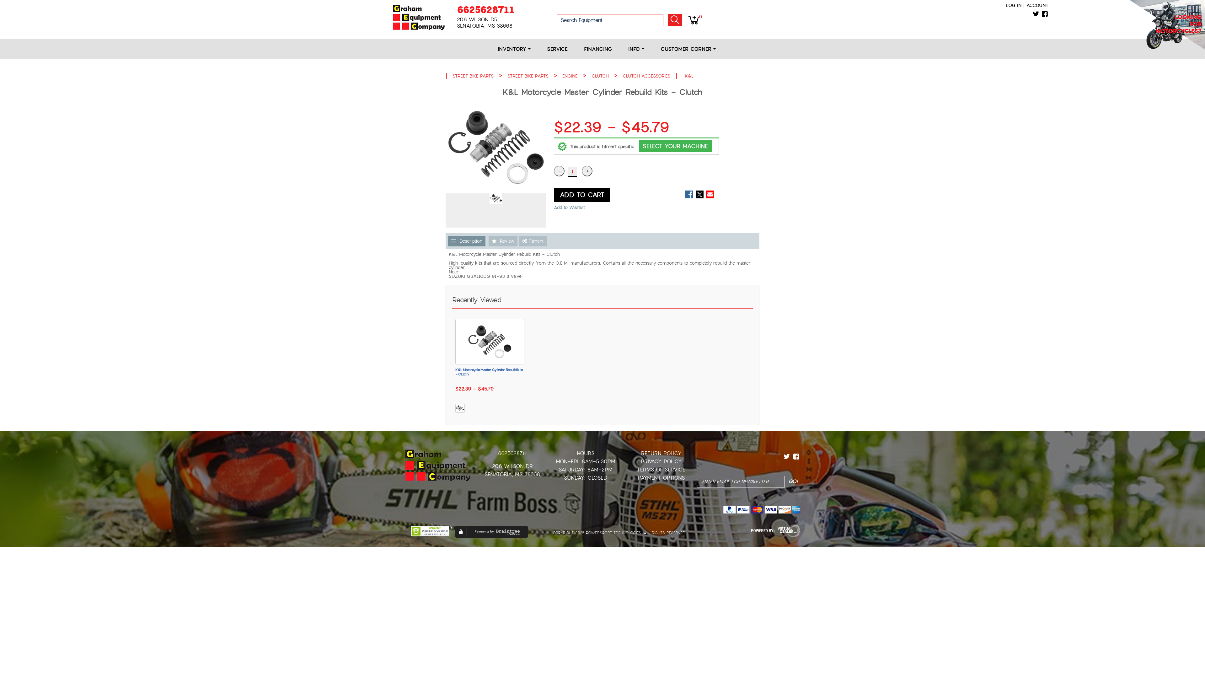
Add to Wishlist (569, 207)
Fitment (535, 241)
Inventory (513, 49)
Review (507, 241)
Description (470, 241)
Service (557, 49)
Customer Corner (687, 49)
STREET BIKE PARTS (473, 76)
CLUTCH (600, 76)
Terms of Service (661, 469)
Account (1037, 5)
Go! (675, 20)
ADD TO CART (582, 195)
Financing (598, 49)
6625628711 (485, 10)
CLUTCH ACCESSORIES (646, 76)
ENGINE (570, 76)
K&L (689, 76)
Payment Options (661, 478)
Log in (1013, 5)
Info (635, 49)
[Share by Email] (710, 194)
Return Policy (661, 453)
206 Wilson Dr (512, 466)
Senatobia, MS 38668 (512, 474)
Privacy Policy (661, 461)
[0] (693, 20)
